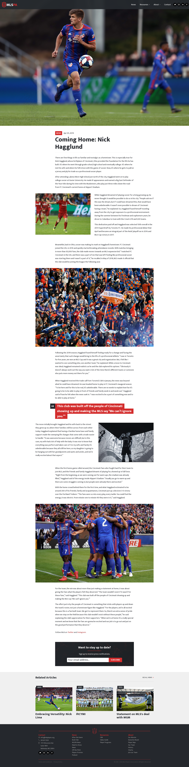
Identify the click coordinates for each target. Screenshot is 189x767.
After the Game (77, 737)
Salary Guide (104, 740)
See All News (147, 677)
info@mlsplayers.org (47, 737)
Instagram (81, 632)
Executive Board (133, 740)
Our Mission (132, 737)
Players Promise (77, 752)
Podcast (74, 755)
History (130, 747)
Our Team (131, 745)
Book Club (75, 740)
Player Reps (132, 742)
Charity (130, 750)
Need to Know (77, 745)
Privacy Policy (58, 762)
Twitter (70, 632)
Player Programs (105, 742)
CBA (101, 737)
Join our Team (132, 752)
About (156, 4)
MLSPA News (76, 742)
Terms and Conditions (45, 762)
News (133, 4)
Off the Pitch (76, 750)
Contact (167, 4)
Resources (144, 4)
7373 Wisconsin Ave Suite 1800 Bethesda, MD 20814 (47, 746)
